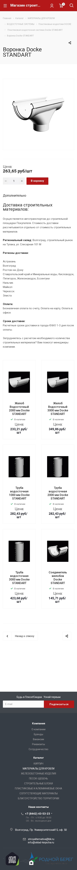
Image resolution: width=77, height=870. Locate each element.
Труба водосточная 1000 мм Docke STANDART (19, 493)
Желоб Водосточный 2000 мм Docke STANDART (19, 409)
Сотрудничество (38, 749)
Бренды (38, 734)
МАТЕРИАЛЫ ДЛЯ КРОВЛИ (38, 768)
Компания (38, 723)
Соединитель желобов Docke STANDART (58, 578)
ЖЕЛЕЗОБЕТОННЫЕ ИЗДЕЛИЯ (38, 773)
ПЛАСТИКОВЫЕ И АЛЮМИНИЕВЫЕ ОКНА (38, 788)
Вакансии (38, 739)
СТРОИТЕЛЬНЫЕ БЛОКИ (38, 783)
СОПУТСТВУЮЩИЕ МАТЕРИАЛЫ (39, 793)
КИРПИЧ (38, 763)
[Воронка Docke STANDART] (38, 114)
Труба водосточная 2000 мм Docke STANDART (57, 493)
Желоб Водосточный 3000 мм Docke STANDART (57, 409)
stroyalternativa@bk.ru (41, 839)
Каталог (38, 757)
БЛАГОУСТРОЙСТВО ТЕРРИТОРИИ (38, 798)
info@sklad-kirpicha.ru (41, 842)
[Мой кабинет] (52, 5)
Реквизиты (38, 744)
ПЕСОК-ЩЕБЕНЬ (38, 778)
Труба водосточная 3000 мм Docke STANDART (19, 578)
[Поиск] (71, 6)
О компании (38, 729)
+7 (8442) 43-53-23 (37, 813)
